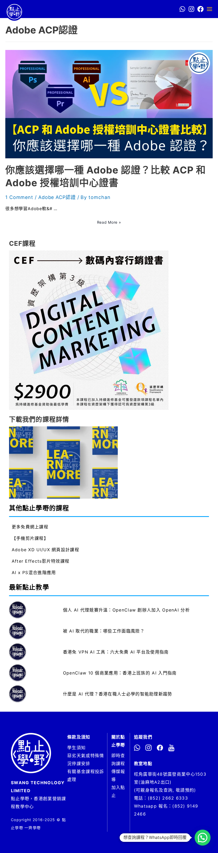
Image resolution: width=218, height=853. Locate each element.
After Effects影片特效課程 (41, 561)
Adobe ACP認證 (57, 197)
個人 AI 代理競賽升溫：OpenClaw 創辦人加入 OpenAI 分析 (126, 610)
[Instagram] (191, 9)
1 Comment (19, 197)
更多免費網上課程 (30, 526)
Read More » (109, 222)
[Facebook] (200, 9)
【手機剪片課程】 (30, 538)
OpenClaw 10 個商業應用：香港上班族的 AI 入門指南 (120, 673)
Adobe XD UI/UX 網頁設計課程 (45, 549)
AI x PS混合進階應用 (34, 572)
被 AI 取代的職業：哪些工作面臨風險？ (104, 631)
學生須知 (76, 747)
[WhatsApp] (182, 9)
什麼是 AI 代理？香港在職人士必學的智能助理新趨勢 (117, 694)
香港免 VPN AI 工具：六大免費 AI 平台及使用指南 (116, 652)
